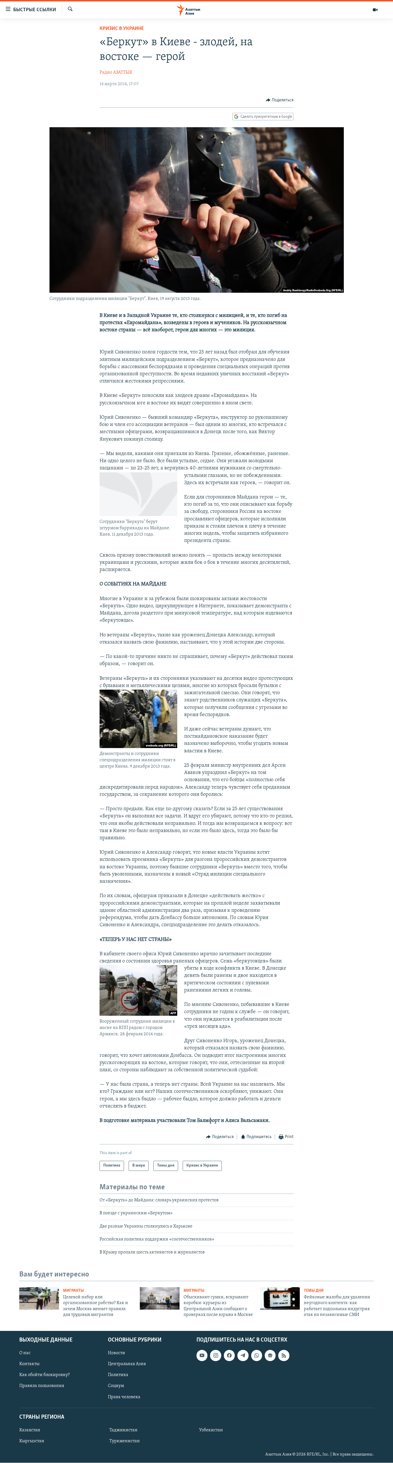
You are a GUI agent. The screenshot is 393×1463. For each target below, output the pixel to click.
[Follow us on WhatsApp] (256, 1355)
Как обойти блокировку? (44, 1375)
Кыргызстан (31, 1441)
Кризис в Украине (122, 28)
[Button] (279, 100)
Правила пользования (41, 1386)
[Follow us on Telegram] (242, 1355)
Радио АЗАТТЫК (116, 72)
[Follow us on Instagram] (215, 1355)
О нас (24, 1353)
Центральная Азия (127, 1364)
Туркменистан (124, 1441)
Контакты (29, 1364)
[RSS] (283, 1355)
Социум (116, 1386)
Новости (116, 1353)
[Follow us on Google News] (270, 1355)
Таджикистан (123, 1430)
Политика (118, 1375)
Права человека (124, 1397)
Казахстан (29, 1430)
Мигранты (73, 1291)
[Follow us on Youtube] (202, 1355)
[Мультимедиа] (375, 10)
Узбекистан (211, 1430)
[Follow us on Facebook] (229, 1355)
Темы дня (314, 1291)
